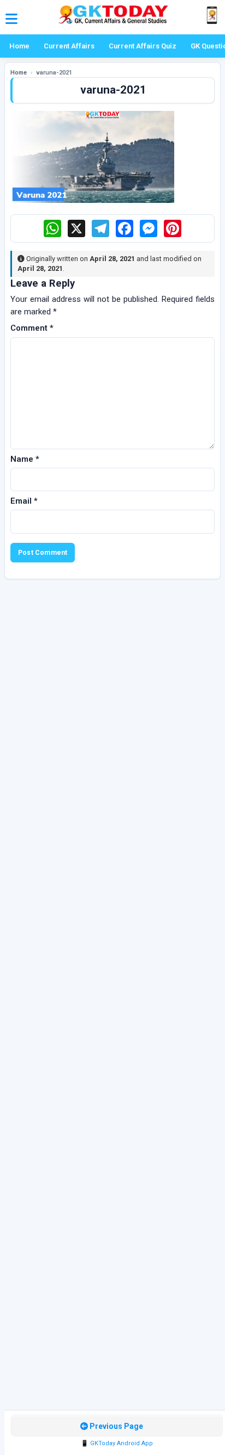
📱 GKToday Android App (117, 1443)
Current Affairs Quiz (142, 46)
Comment (32, 328)
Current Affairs (69, 46)
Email (24, 501)
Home (19, 46)
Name (24, 459)
